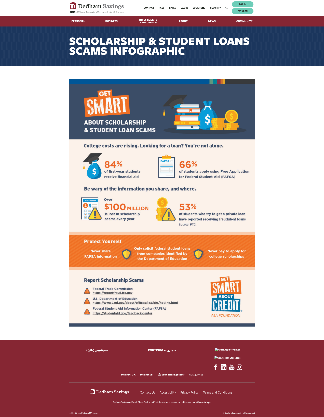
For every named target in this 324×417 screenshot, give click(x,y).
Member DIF (146, 374)
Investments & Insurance (148, 21)
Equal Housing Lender (172, 374)
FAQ (161, 7)
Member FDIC (128, 374)
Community (244, 21)
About (183, 21)
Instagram (240, 367)
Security (215, 7)
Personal (78, 21)
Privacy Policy (189, 392)
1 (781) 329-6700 (97, 350)
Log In (242, 4)
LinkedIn (224, 367)
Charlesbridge (204, 402)
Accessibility (168, 392)
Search (225, 7)
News (212, 21)
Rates (172, 7)
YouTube (232, 367)
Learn (184, 7)
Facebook (215, 367)
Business (111, 21)
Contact (149, 7)
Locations (199, 7)
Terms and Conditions (217, 392)
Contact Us (147, 392)
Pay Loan (243, 11)
